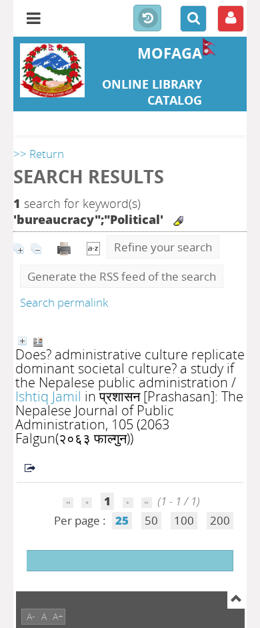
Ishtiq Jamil (48, 396)
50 (151, 520)
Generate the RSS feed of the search (121, 276)
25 (122, 520)
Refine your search (163, 247)
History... (147, 18)
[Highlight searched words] (178, 221)
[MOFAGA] (52, 70)
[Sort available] (93, 247)
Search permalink (64, 302)
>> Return (38, 153)
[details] (22, 341)
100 (184, 520)
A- (31, 616)
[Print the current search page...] (65, 247)
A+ (58, 616)
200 (220, 520)
